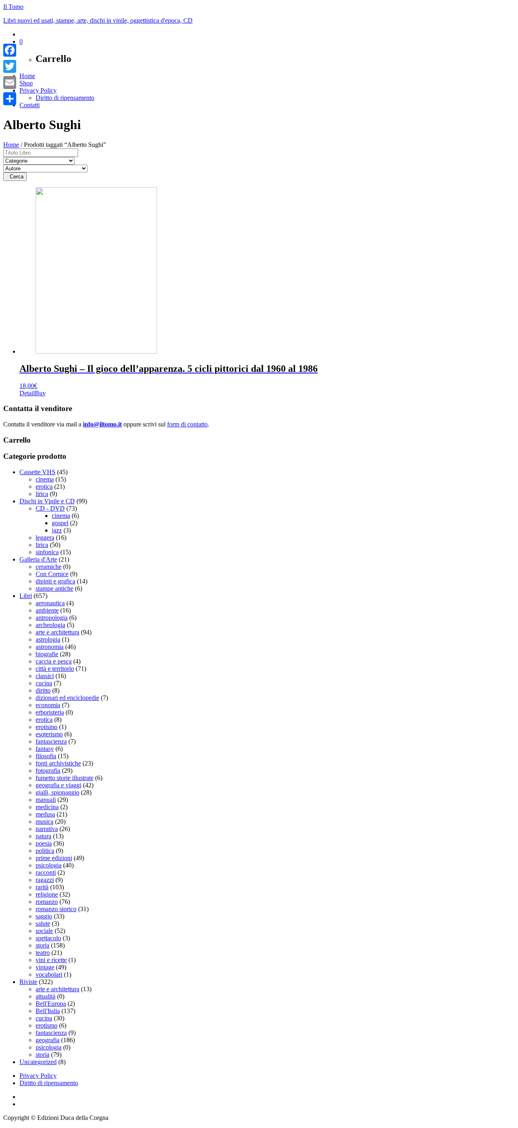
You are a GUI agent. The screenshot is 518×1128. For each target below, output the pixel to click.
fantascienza (51, 741)
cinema (45, 479)
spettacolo (48, 938)
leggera (45, 537)
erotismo (46, 726)
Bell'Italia (48, 1010)
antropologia (52, 617)
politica (45, 850)
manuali (46, 799)
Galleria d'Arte (38, 559)
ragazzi (45, 879)
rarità (42, 887)
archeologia (50, 624)
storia (42, 945)
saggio (44, 916)
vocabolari (49, 974)
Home (27, 75)
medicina (47, 807)
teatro (43, 952)
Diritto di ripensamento (65, 97)
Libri (25, 595)
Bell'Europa (51, 1003)
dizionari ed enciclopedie (67, 697)
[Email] (10, 82)
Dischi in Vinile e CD (47, 501)
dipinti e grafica (55, 581)
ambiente (47, 610)
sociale (44, 930)
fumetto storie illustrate (64, 777)
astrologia (48, 639)
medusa (45, 814)
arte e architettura (57, 632)
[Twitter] (10, 66)
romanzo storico (56, 908)
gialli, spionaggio (57, 792)
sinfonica (47, 552)
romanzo (47, 901)
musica (44, 821)
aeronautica (50, 603)
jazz (57, 530)
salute (43, 923)
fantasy (45, 748)
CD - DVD (50, 508)
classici (45, 675)
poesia (44, 843)
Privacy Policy (38, 90)
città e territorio (55, 668)
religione (47, 894)
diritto (43, 690)
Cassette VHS (37, 472)
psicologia (49, 865)
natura (43, 836)
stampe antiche (54, 588)
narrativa (47, 828)
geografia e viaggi (58, 785)
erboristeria (50, 712)
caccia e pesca (54, 661)
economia (48, 705)
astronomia (50, 646)
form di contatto (187, 424)
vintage (45, 967)
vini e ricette (51, 959)
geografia (47, 1040)
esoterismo (49, 734)
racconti (46, 872)
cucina (44, 683)
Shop (26, 83)
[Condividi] (10, 99)
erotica (44, 486)
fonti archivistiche (58, 763)
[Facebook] (10, 50)
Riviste (28, 981)
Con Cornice (52, 573)
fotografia (48, 770)
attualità (45, 996)
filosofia (46, 756)
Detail (27, 393)
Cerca (14, 177)
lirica (42, 493)
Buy (40, 393)
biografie (47, 654)
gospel (60, 522)
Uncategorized (38, 1061)
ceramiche (49, 566)
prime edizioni (54, 857)
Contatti (29, 105)
